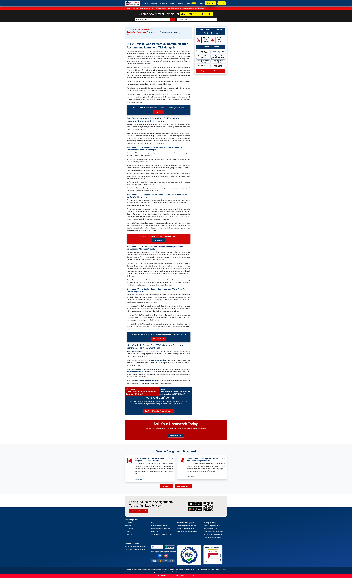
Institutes (154, 531)
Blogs (201, 3)
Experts (181, 3)
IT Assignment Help (209, 523)
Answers (172, 3)
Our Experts (129, 529)
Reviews (190, 3)
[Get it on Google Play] (195, 509)
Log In (222, 3)
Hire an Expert (158, 339)
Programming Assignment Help (213, 531)
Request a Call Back (138, 511)
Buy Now (158, 112)
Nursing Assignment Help (211, 526)
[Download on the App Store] (195, 504)
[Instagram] (166, 556)
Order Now (210, 3)
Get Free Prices (176, 435)
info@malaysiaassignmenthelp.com (164, 552)
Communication (145, 8)
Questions (163, 3)
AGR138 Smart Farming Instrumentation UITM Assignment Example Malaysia (154, 459)
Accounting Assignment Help (186, 526)
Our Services (129, 523)
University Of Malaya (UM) (185, 523)
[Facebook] (160, 556)
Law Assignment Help (210, 529)
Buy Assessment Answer (159, 526)
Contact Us (128, 534)
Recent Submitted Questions (160, 529)
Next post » (175, 391)
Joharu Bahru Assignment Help (135, 549)
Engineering (138, 479)
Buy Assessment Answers (210, 71)
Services (154, 3)
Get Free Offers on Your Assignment (158, 411)
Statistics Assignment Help (212, 537)
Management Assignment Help (187, 531)
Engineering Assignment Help (212, 534)
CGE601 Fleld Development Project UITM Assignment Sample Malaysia (206, 459)
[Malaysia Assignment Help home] (132, 3)
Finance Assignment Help (185, 529)
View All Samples (183, 486)
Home (146, 3)
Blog (152, 523)
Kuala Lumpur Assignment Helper (135, 547)
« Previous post (141, 391)
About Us (128, 526)
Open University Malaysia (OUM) (161, 534)
